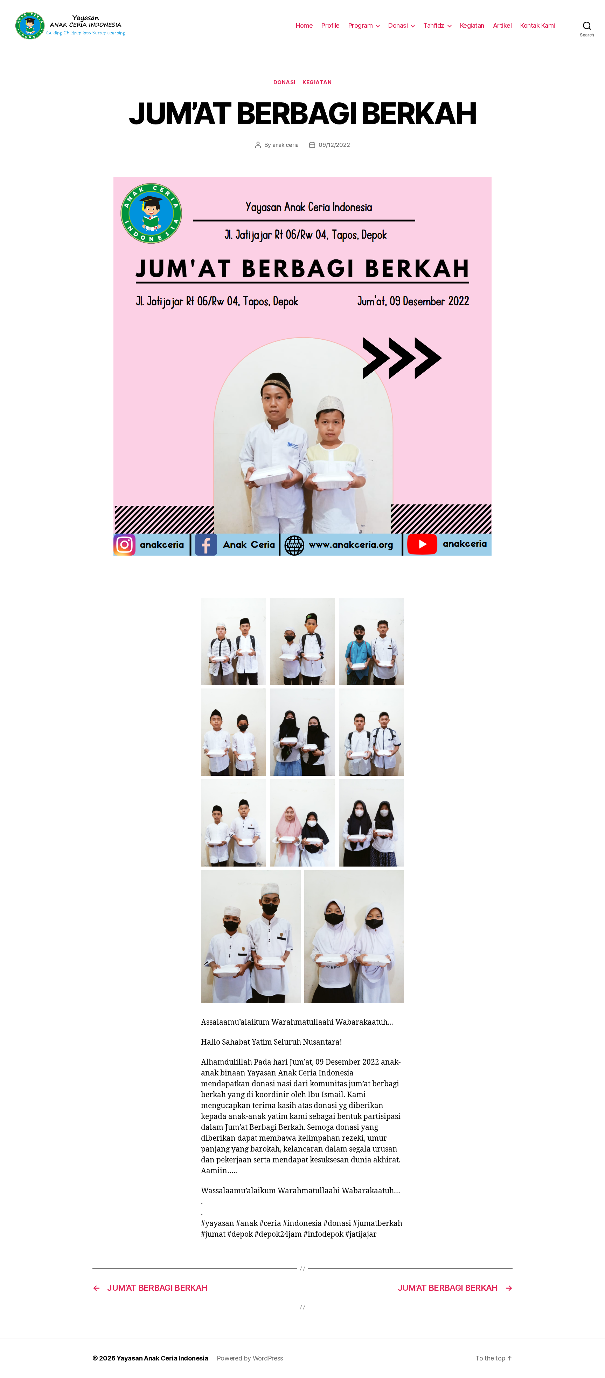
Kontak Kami (537, 25)
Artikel (502, 25)
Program (360, 25)
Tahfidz (433, 25)
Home (304, 25)
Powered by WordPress (250, 1358)
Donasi (398, 25)
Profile (330, 25)
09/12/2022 (334, 144)
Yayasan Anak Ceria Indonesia (162, 1358)
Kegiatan (472, 25)
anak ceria (285, 144)
